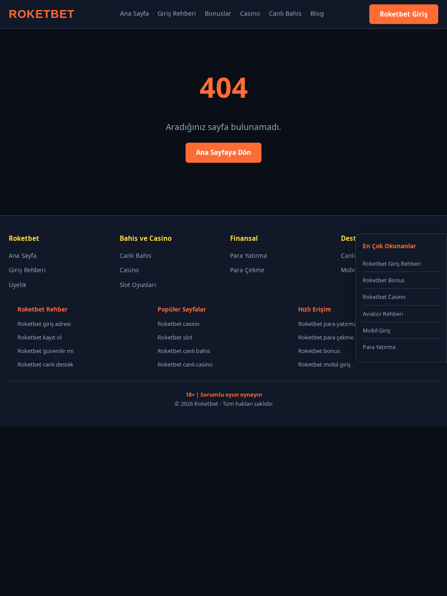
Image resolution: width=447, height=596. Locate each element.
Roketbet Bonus (384, 280)
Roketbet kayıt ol (39, 337)
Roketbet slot (175, 337)
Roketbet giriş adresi (44, 324)
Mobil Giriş (376, 330)
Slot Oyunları (138, 285)
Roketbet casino (178, 324)
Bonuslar (218, 13)
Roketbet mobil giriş (324, 364)
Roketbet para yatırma (327, 324)
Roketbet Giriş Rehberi (392, 263)
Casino (250, 13)
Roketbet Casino (384, 297)
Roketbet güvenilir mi (45, 351)
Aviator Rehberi (383, 314)
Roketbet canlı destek (45, 364)
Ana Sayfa (134, 13)
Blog (317, 13)
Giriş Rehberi (177, 13)
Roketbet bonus (319, 351)
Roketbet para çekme (326, 337)
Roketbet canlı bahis (184, 351)
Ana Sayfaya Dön (223, 152)
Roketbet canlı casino (185, 364)
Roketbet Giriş (404, 14)
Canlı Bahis (285, 13)
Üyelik (17, 285)
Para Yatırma (248, 255)
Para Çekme (247, 270)
